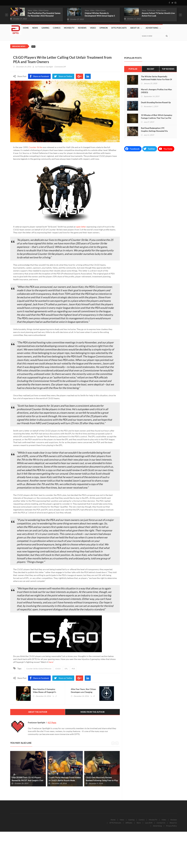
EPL (66, 668)
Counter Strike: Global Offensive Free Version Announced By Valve (102, 779)
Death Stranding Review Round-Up (156, 102)
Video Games (43, 10)
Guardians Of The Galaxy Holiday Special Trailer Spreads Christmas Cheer (156, 16)
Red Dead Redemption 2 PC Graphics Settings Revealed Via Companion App (154, 131)
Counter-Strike (35, 147)
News (30, 10)
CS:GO (58, 668)
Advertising (152, 28)
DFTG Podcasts (119, 28)
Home (26, 28)
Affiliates (128, 823)
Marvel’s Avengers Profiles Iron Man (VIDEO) (156, 91)
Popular (133, 69)
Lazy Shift (148, 823)
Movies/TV (69, 28)
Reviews (82, 28)
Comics (144, 10)
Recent (150, 69)
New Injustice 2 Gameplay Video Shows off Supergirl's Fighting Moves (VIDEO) (44, 692)
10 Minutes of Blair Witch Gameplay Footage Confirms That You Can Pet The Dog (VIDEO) (156, 118)
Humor (151, 10)
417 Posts (52, 722)
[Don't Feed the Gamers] (15, 28)
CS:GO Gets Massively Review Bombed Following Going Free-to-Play (65, 779)
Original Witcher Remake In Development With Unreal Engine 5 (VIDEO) (43, 16)
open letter (81, 226)
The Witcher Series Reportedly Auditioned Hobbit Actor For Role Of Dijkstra (156, 79)
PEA (73, 668)
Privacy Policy (171, 826)
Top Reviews (168, 69)
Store (139, 823)
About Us (134, 28)
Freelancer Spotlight (45, 67)
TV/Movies (94, 10)
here (51, 662)
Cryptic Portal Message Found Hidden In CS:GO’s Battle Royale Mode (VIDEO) (28, 780)
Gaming (45, 28)
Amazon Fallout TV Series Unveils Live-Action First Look (101, 14)
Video (35, 10)
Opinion (103, 28)
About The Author (37, 712)
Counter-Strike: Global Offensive (38, 668)
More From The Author (92, 712)
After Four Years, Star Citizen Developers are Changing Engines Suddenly (83, 692)
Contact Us (161, 823)
